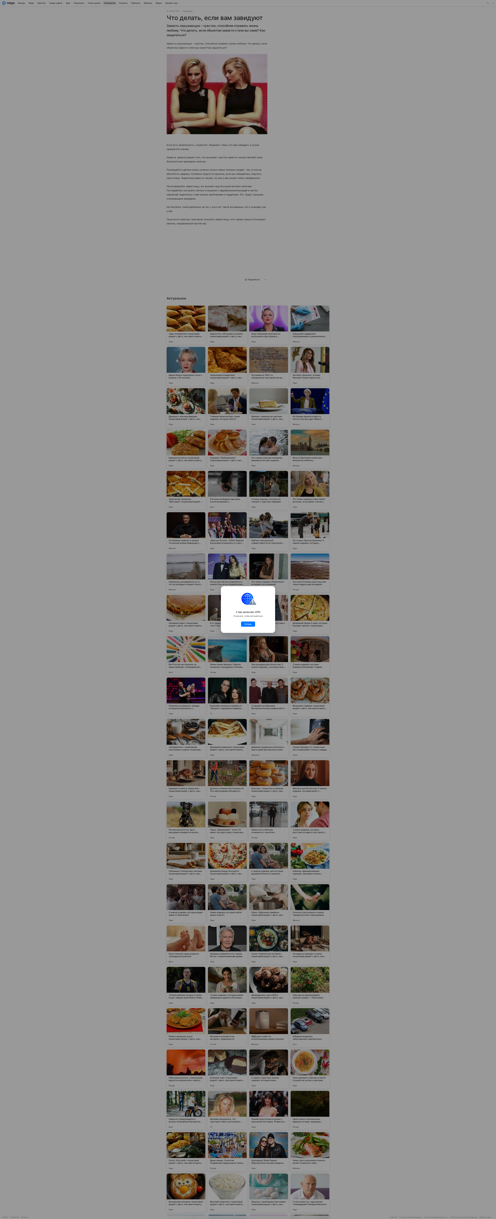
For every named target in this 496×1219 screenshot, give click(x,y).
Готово (248, 624)
